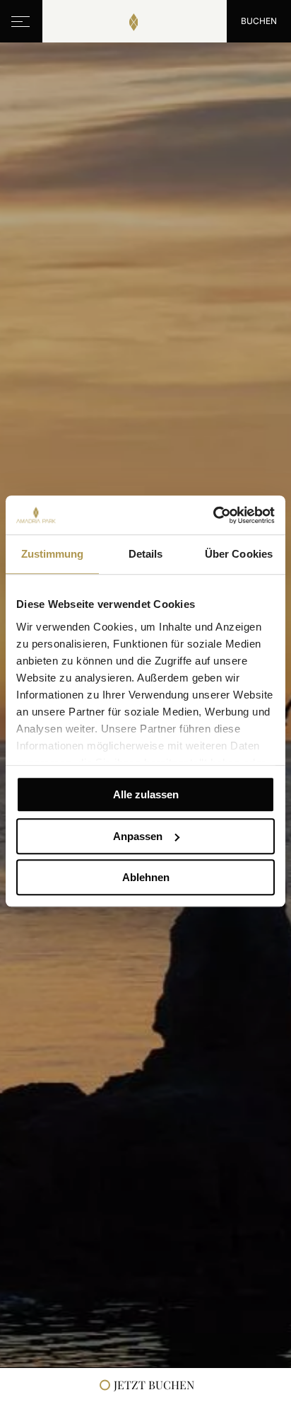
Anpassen (137, 836)
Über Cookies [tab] (239, 554)
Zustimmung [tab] (52, 554)
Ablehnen (146, 877)
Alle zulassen (146, 794)
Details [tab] (146, 554)
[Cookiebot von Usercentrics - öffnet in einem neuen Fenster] (213, 515)
